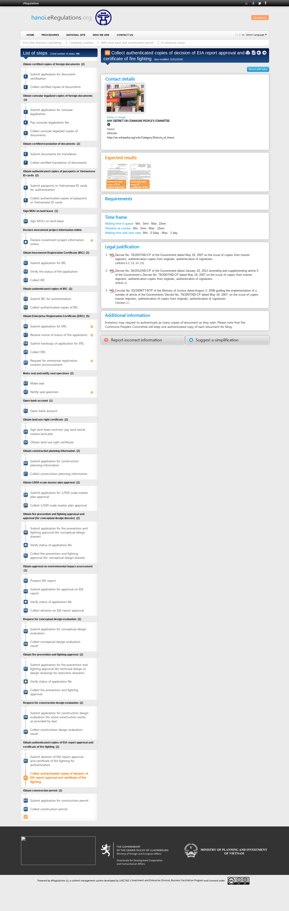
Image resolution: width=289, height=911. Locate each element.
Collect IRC (37, 280)
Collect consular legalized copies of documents (54, 133)
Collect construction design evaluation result (56, 731)
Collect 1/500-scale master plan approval (58, 505)
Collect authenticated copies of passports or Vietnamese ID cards (58, 200)
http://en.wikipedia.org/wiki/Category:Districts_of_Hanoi (140, 137)
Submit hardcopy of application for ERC (57, 343)
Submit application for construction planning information (54, 463)
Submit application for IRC (48, 263)
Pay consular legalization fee (49, 122)
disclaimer (260, 17)
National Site (75, 35)
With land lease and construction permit (127, 42)
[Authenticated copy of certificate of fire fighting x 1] (140, 176)
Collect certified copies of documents (55, 87)
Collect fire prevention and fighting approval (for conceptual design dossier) (57, 555)
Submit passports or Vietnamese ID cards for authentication (58, 187)
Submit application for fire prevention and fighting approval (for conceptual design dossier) (59, 532)
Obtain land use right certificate (52, 442)
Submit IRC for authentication (50, 299)
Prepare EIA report (43, 580)
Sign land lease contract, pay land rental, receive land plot (58, 431)
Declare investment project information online (57, 242)
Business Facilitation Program (187, 880)
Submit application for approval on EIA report (56, 591)
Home (30, 35)
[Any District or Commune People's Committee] (125, 98)
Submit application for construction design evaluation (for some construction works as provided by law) (59, 717)
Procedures (50, 35)
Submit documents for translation (53, 154)
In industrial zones (173, 42)
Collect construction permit (49, 809)
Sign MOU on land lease (47, 221)
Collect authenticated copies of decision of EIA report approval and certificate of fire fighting (59, 777)
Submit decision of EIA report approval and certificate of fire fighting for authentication (56, 761)
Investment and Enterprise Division (151, 880)
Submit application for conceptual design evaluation (58, 631)
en (236, 34)
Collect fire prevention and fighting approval (54, 692)
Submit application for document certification (52, 76)
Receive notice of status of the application (58, 335)
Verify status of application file (51, 545)
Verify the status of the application (54, 271)
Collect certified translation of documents (58, 162)
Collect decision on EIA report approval (57, 610)
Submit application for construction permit (59, 800)
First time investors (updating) (42, 42)
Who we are (101, 35)
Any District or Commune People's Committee (138, 120)
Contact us (125, 35)
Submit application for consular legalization (51, 112)
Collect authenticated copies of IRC (54, 307)
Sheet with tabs (258, 69)
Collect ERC (38, 352)
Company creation (81, 42)
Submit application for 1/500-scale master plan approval (59, 494)
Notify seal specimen (44, 392)
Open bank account (43, 411)
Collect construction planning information (58, 474)
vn (243, 34)
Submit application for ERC (48, 326)
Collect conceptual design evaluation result (55, 644)
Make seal (37, 383)
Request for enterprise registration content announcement (53, 362)
